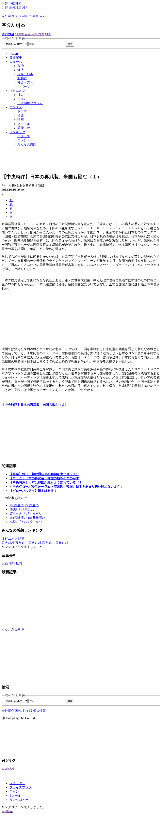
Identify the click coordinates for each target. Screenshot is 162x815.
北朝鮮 (22, 78)
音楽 (20, 115)
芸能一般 (23, 128)
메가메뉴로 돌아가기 (29, 34)
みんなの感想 (26, 144)
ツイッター (17, 783)
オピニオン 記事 (13, 538)
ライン (14, 791)
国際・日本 (25, 74)
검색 (70, 44)
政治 (20, 65)
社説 (20, 94)
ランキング (17, 132)
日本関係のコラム (30, 103)
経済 (20, 70)
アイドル (23, 123)
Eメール (15, 795)
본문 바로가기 (11, 3)
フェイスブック (20, 787)
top (4, 811)
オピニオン (17, 90)
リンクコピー (18, 799)
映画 (20, 119)
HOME (14, 53)
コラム (22, 99)
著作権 (19, 710)
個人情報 (39, 710)
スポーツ (23, 86)
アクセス (23, 136)
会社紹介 (8, 710)
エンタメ (15, 107)
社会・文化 (25, 82)
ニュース (15, 61)
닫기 (48, 34)
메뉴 (9, 811)
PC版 (28, 710)
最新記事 (15, 57)
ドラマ (22, 111)
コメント (23, 140)
